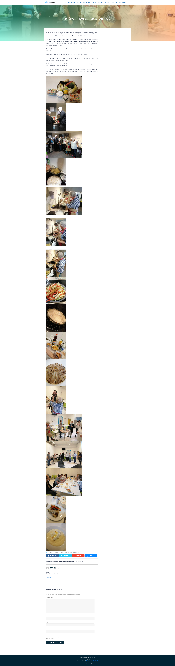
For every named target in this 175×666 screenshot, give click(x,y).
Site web (48, 628)
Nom (47, 615)
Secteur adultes (76, 552)
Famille (94, 2)
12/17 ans (106, 2)
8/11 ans (100, 2)
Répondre (48, 577)
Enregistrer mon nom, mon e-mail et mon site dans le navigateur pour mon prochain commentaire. (70, 638)
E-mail (48, 622)
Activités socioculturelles (84, 2)
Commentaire (50, 597)
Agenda (73, 2)
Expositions (114, 2)
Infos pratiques (123, 2)
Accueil (67, 2)
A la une (62, 552)
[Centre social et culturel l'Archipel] (50, 2)
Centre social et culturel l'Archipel (89, 663)
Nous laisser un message (92, 660)
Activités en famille (68, 552)
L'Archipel (50, 552)
